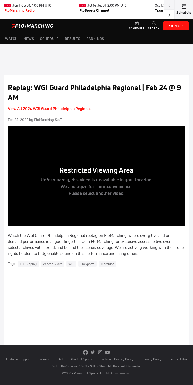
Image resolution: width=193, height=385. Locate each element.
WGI (71, 264)
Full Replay (28, 264)
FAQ (60, 359)
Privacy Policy (151, 359)
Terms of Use (178, 359)
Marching (108, 264)
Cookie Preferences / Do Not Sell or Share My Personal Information (96, 366)
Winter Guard (52, 264)
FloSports (87, 264)
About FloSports (81, 359)
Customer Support (18, 359)
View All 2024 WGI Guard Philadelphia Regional (49, 108)
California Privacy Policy (117, 359)
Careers (44, 359)
